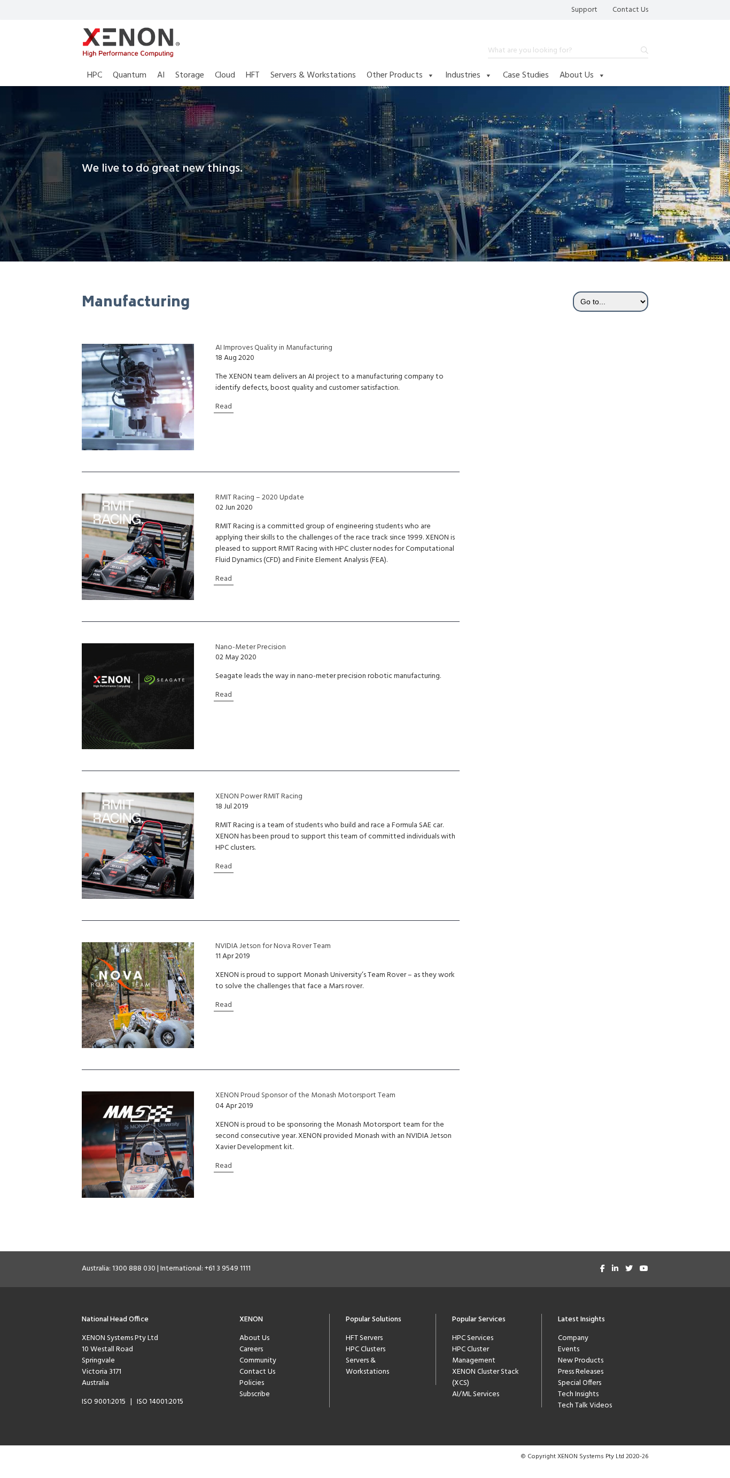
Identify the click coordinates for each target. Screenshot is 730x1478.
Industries (462, 75)
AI (161, 75)
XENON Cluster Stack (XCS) (485, 1377)
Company (573, 1338)
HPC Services (472, 1338)
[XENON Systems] (131, 42)
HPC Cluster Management (473, 1355)
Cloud (225, 75)
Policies (251, 1383)
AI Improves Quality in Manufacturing (273, 348)
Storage (189, 75)
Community (257, 1360)
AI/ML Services (475, 1394)
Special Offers (579, 1383)
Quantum (129, 75)
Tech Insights (578, 1394)
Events (568, 1349)
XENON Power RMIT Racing (258, 796)
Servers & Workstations (313, 75)
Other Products (395, 75)
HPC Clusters (365, 1349)
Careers (251, 1349)
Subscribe (254, 1394)
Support (584, 10)
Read (223, 406)
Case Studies (526, 75)
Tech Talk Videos (585, 1405)
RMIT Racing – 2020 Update (259, 498)
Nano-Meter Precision (250, 647)
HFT (253, 75)
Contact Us (630, 10)
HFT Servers (364, 1338)
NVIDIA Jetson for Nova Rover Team (273, 946)
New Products (580, 1360)
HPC (94, 75)
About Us (577, 75)
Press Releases (580, 1372)
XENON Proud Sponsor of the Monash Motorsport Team (305, 1095)
